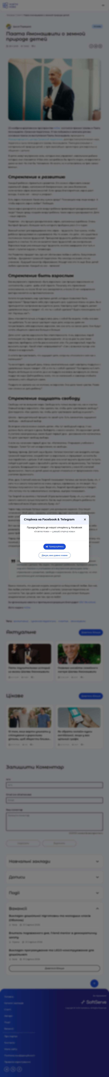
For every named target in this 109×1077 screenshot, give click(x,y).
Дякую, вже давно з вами (54, 555)
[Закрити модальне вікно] (85, 519)
